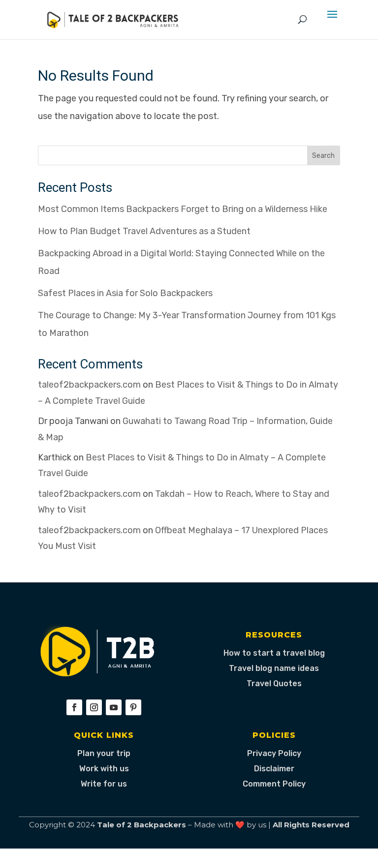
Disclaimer (274, 768)
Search (323, 156)
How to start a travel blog (274, 653)
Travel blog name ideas (274, 668)
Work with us (104, 768)
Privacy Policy (274, 753)
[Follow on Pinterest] (133, 707)
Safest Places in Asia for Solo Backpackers (125, 293)
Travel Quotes (274, 683)
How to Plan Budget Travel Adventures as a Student (144, 231)
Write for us (104, 783)
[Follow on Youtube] (114, 707)
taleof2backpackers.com (89, 384)
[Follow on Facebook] (74, 707)
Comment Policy (274, 783)
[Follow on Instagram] (94, 707)
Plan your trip (103, 753)
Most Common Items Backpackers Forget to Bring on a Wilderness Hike (182, 209)
